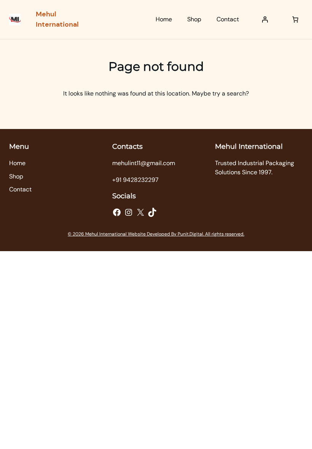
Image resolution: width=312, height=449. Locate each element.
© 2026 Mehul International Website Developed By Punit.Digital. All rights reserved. (156, 234)
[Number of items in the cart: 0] (295, 19)
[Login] (264, 19)
